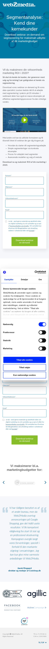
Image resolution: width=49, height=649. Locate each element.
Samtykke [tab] (8, 279)
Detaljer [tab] (24, 279)
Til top (41, 642)
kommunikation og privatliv (19, 226)
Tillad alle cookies (24, 360)
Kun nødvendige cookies (24, 375)
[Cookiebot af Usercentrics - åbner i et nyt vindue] (35, 272)
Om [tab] (40, 279)
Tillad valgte (24, 367)
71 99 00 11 (42, 634)
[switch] (42, 332)
